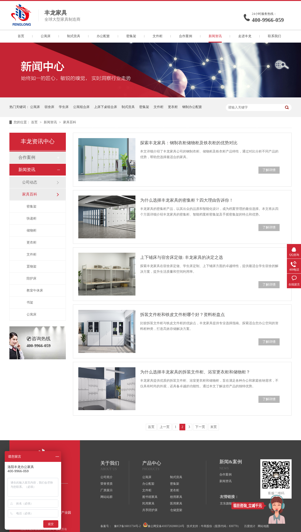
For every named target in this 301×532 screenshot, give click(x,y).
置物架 (31, 266)
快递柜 (31, 218)
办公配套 (103, 36)
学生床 (64, 107)
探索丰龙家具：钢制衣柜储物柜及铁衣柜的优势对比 (189, 142)
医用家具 (176, 503)
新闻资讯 (215, 36)
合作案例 (185, 36)
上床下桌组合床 (105, 107)
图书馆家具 (150, 497)
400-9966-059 (268, 20)
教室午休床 (35, 290)
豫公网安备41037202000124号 (166, 526)
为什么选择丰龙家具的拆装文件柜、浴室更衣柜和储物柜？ (195, 372)
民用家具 (148, 503)
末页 (213, 427)
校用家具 (176, 497)
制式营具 (73, 36)
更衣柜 (173, 107)
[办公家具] (150, 96)
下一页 (200, 427)
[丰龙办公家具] (21, 24)
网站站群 (106, 497)
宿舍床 (49, 107)
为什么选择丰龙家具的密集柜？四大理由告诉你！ (186, 200)
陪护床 (31, 278)
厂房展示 (106, 490)
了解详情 (269, 170)
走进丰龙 (244, 36)
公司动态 (29, 182)
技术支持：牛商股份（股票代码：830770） (213, 526)
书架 (30, 302)
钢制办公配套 (192, 107)
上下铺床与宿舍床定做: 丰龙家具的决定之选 (181, 257)
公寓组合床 (81, 107)
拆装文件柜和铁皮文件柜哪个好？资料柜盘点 (182, 314)
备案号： (106, 526)
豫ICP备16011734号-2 (127, 526)
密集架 (131, 36)
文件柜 (157, 36)
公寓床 (46, 36)
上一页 (165, 427)
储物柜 (31, 230)
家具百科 (69, 122)
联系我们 (274, 36)
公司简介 (106, 477)
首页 (21, 36)
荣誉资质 (106, 483)
